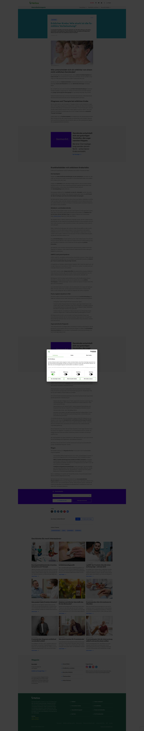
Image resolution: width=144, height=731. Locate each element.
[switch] (65, 374)
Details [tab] (72, 355)
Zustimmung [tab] (55, 355)
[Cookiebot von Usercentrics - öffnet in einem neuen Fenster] (91, 351)
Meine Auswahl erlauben (72, 378)
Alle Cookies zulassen (88, 378)
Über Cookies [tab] (89, 355)
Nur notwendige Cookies (56, 378)
